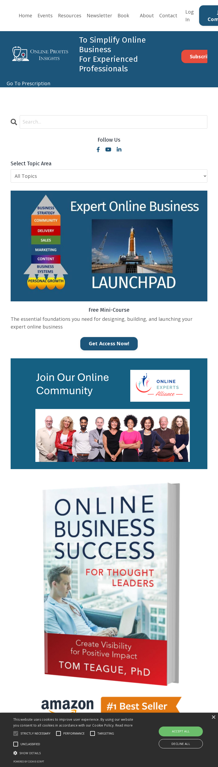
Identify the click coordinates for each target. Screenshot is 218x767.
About (147, 15)
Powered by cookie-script (28, 761)
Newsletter (99, 15)
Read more (124, 725)
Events (45, 15)
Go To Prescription (28, 83)
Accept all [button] (181, 731)
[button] (75, 753)
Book (123, 15)
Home (25, 15)
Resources (69, 15)
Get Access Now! (109, 343)
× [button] (213, 717)
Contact (168, 15)
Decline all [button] (180, 744)
